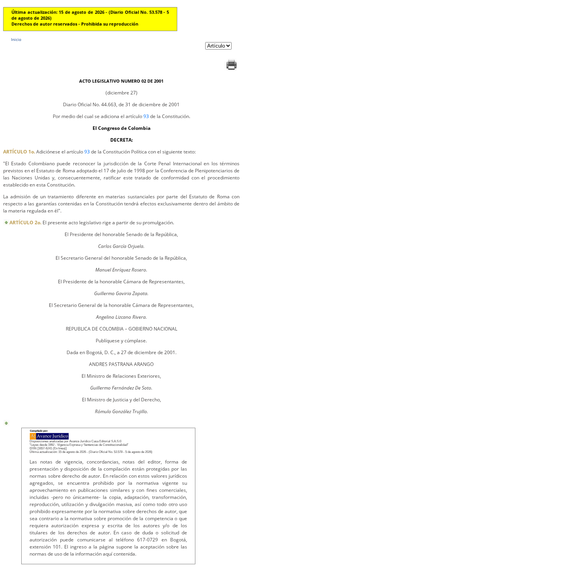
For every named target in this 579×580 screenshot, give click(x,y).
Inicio (16, 39)
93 (146, 116)
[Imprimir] (231, 69)
